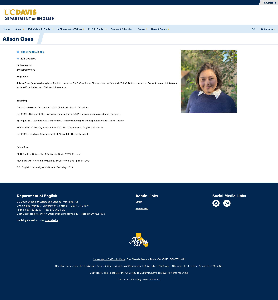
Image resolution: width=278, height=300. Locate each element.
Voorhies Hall (70, 201)
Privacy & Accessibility (98, 266)
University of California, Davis (109, 259)
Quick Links (267, 29)
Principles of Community (127, 266)
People (141, 29)
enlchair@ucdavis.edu (66, 213)
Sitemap (177, 266)
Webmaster (142, 208)
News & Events (159, 29)
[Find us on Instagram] (226, 203)
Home (7, 29)
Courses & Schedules (121, 29)
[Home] (29, 15)
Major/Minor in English (39, 29)
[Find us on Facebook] (216, 203)
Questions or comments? (69, 266)
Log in (139, 202)
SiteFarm (155, 279)
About (18, 29)
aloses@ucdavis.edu (32, 52)
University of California (157, 266)
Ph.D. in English (96, 29)
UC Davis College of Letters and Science (39, 201)
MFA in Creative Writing (70, 29)
